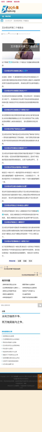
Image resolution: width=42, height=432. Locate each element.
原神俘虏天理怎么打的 (9, 284)
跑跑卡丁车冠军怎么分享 (10, 355)
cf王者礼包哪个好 (8, 364)
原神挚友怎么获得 (8, 336)
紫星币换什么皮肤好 (28, 284)
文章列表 (9, 2)
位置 (25, 70)
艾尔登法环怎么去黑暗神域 (11, 345)
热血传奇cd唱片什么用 (10, 352)
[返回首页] (40, 376)
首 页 (3, 2)
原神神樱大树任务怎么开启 (11, 358)
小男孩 (21, 388)
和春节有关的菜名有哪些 (30, 297)
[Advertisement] (21, 411)
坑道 (24, 261)
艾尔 (10, 62)
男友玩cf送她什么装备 (9, 342)
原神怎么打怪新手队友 (9, 291)
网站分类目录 (28, 376)
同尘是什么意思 (8, 348)
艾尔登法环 (8, 21)
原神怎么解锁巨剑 (8, 294)
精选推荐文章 (36, 376)
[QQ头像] (21, 8)
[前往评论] (40, 381)
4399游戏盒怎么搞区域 (29, 288)
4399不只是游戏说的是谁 (10, 361)
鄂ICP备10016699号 (22, 378)
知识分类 (16, 2)
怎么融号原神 (26, 294)
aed (7, 34)
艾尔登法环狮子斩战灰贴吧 (12, 269)
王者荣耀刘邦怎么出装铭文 (11, 339)
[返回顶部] (40, 386)
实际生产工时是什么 (28, 291)
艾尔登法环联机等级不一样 (30, 275)
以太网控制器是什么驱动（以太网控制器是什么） (12, 288)
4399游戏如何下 (8, 297)
